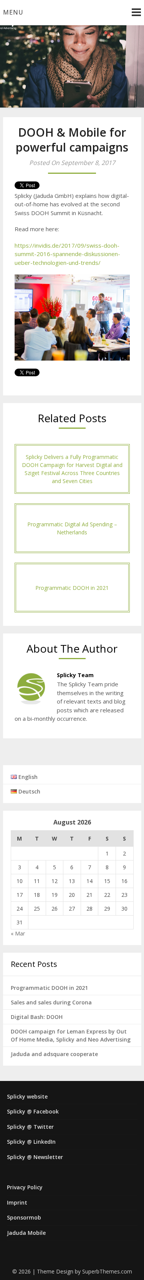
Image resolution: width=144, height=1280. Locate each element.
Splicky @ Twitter (30, 1126)
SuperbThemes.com (107, 1271)
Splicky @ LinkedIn (31, 1141)
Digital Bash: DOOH (37, 1016)
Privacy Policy (25, 1187)
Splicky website (27, 1096)
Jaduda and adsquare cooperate (54, 1054)
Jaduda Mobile (26, 1232)
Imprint (17, 1202)
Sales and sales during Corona (51, 1002)
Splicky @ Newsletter (35, 1157)
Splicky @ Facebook (33, 1111)
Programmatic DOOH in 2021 (49, 987)
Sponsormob (24, 1217)
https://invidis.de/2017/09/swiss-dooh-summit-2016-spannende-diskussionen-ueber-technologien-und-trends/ (67, 254)
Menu (13, 12)
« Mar (18, 933)
